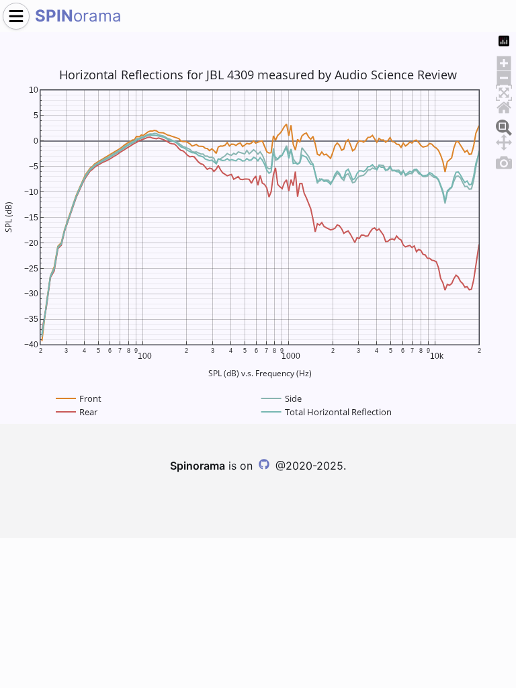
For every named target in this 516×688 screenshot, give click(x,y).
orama (78, 16)
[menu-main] (16, 16)
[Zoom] (504, 125)
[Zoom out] (504, 76)
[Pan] (504, 140)
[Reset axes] (504, 105)
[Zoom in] (504, 61)
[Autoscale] (504, 90)
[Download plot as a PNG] (504, 160)
